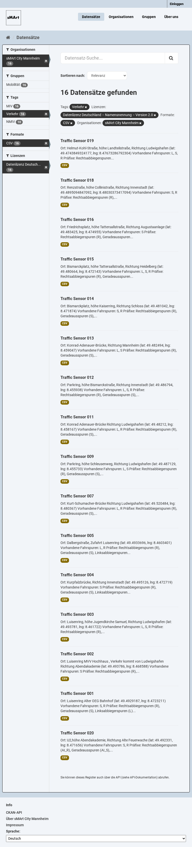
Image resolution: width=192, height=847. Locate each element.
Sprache (12, 831)
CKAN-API (14, 812)
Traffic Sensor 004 (77, 575)
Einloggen (177, 4)
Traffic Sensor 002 (77, 654)
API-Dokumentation (143, 777)
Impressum (15, 825)
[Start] (8, 37)
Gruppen (149, 17)
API (118, 777)
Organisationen (121, 17)
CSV (64, 165)
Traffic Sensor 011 (77, 417)
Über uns (171, 17)
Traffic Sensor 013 (77, 338)
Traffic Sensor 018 (77, 180)
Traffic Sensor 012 (77, 377)
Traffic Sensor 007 (77, 496)
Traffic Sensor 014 (77, 298)
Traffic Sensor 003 (77, 614)
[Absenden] (171, 58)
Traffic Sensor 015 (77, 259)
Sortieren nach (72, 76)
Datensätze (91, 17)
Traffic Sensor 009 (77, 456)
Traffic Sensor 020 (77, 733)
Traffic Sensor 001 (77, 693)
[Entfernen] (86, 107)
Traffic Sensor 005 (77, 535)
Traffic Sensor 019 (77, 140)
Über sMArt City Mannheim (27, 819)
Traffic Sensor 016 (77, 219)
